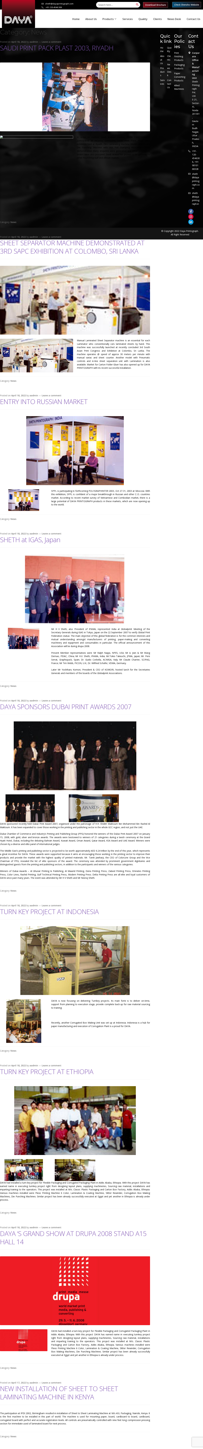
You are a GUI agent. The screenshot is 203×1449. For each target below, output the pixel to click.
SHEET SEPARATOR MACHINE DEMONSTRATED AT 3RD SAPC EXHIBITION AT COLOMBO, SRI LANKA (72, 246)
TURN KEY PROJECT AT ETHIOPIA (46, 1071)
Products (108, 19)
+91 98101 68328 (195, 165)
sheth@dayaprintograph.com (59, 3)
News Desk (174, 19)
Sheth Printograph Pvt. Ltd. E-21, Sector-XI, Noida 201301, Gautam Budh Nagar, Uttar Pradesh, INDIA (196, 114)
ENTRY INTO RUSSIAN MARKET (44, 401)
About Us (91, 19)
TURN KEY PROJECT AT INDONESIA (49, 911)
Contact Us (193, 19)
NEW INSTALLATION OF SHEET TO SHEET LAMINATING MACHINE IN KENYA (59, 1392)
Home (76, 19)
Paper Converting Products (179, 77)
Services (127, 19)
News (13, 222)
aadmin (33, 41)
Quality (142, 19)
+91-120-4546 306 (53, 7)
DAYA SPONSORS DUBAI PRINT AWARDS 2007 (65, 706)
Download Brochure (155, 4)
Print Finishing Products (178, 56)
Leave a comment (51, 41)
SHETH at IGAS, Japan (30, 539)
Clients (157, 19)
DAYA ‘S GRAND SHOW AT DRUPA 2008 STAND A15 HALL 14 (73, 1237)
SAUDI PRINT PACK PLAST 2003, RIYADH (56, 47)
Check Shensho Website (186, 4)
